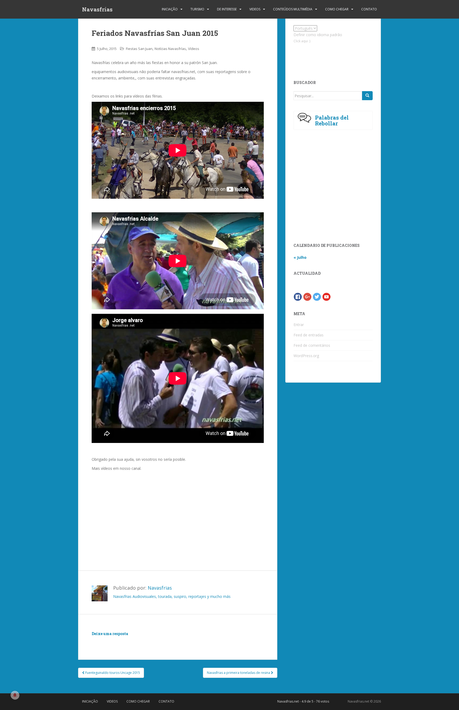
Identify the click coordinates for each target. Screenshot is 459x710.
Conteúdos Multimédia (292, 9)
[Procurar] (367, 95)
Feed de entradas (309, 334)
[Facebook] (298, 296)
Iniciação (170, 9)
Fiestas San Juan (139, 48)
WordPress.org (306, 355)
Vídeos (193, 48)
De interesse (227, 9)
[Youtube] (326, 296)
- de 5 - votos (303, 701)
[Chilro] (317, 296)
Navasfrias (160, 588)
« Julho (300, 257)
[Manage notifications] (15, 695)
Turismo (197, 9)
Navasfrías (97, 9)
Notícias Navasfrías (170, 48)
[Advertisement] (178, 511)
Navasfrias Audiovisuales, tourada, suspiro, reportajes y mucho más (172, 596)
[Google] (307, 296)
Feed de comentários (312, 345)
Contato (369, 9)
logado (123, 641)
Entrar (299, 324)
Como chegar (336, 9)
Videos (254, 9)
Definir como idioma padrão (318, 34)
